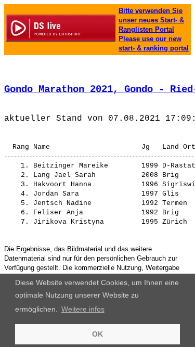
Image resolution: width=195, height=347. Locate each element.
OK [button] (97, 334)
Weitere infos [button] (83, 309)
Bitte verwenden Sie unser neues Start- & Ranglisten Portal (151, 20)
